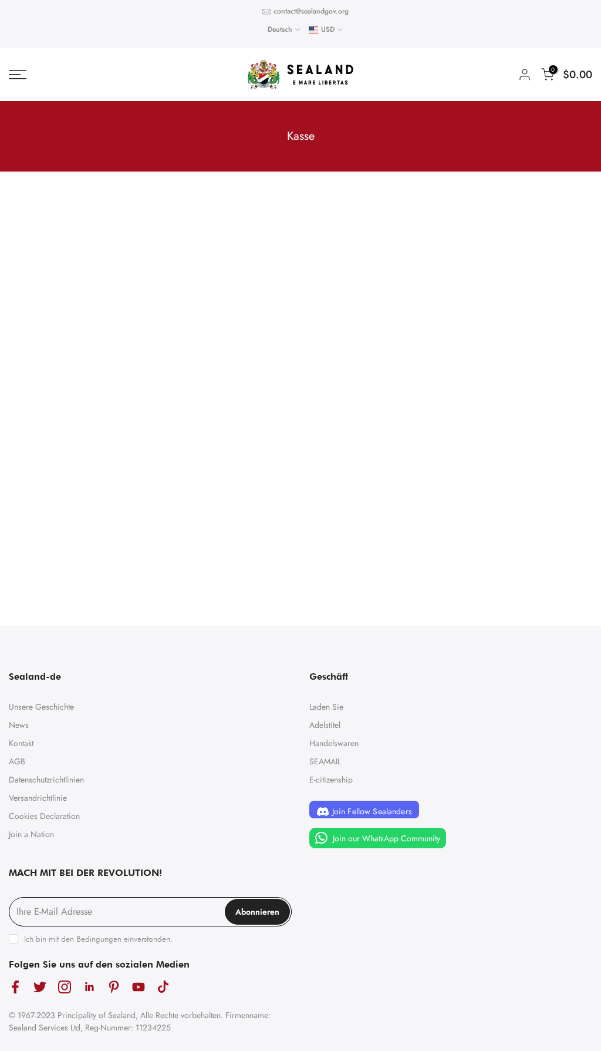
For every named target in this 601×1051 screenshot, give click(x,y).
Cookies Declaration (44, 816)
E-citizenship (331, 779)
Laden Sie (326, 707)
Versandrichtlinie (38, 798)
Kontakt (21, 743)
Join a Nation (31, 834)
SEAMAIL (325, 761)
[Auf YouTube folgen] (138, 987)
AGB (17, 761)
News (19, 725)
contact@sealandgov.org (311, 11)
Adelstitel (324, 725)
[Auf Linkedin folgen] (89, 987)
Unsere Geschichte (41, 707)
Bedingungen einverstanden (123, 938)
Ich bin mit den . (98, 938)
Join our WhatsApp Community (385, 838)
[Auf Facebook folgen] (15, 987)
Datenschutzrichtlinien (46, 779)
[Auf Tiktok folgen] (163, 987)
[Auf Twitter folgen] (39, 987)
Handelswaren (334, 743)
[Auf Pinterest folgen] (113, 987)
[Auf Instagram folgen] (64, 987)
